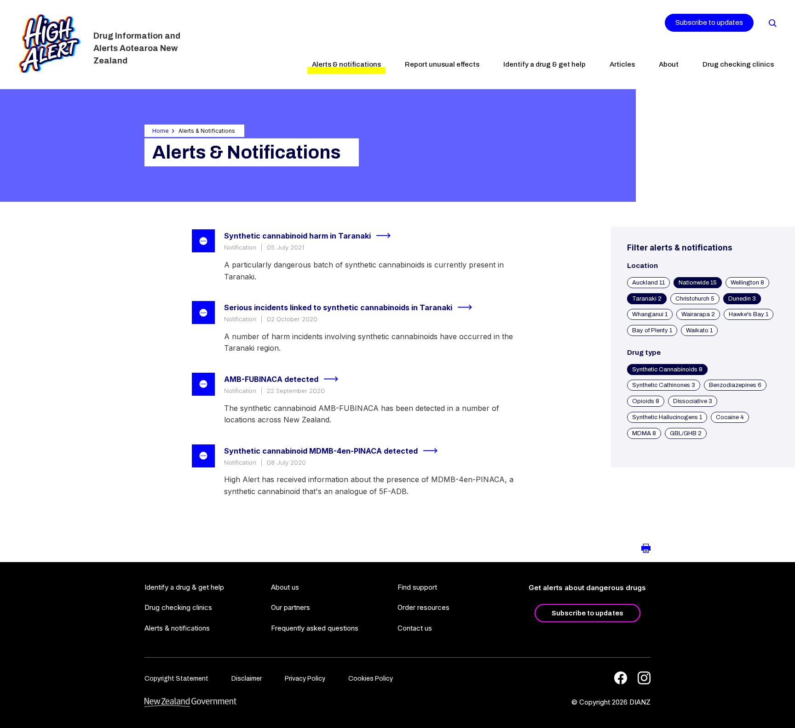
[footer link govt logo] (190, 702)
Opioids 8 (645, 401)
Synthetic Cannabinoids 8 (667, 369)
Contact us (415, 628)
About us (285, 587)
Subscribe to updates (709, 22)
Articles (622, 64)
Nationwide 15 (698, 282)
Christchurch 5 (694, 299)
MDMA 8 (644, 433)
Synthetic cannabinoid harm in (297, 235)
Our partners (290, 607)
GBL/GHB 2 (686, 433)
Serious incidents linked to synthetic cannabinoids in (338, 307)
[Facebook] (620, 677)
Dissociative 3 (692, 401)
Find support (417, 587)
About (669, 64)
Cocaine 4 (730, 417)
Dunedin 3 (742, 299)
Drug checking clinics (738, 64)
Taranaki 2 (647, 299)
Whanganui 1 (650, 314)
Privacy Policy (305, 678)
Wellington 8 (747, 282)
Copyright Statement (176, 678)
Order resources (423, 607)
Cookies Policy (370, 678)
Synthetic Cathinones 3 (663, 385)
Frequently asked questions (314, 628)
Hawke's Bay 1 (748, 314)
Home (160, 130)
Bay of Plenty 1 (652, 330)
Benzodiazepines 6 (735, 385)
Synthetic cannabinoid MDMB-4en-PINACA (321, 450)
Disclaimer (246, 678)
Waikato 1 (699, 330)
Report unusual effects (442, 64)
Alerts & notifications (346, 64)
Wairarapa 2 (698, 314)
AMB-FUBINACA (271, 379)
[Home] (49, 44)
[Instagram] (644, 677)
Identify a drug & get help (544, 64)
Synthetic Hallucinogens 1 (667, 417)
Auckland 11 (648, 282)
